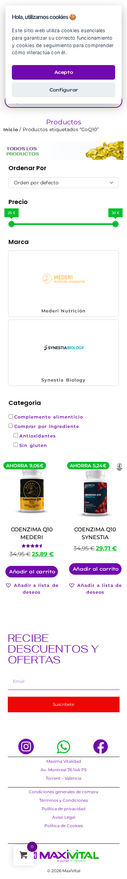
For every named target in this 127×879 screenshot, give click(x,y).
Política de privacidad (63, 808)
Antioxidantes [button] (37, 435)
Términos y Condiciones (63, 800)
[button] (63, 283)
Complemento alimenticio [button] (48, 417)
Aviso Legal (63, 817)
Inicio (10, 129)
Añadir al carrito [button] (32, 572)
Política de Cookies (63, 825)
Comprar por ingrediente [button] (46, 426)
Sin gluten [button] (33, 445)
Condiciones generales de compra (63, 791)
